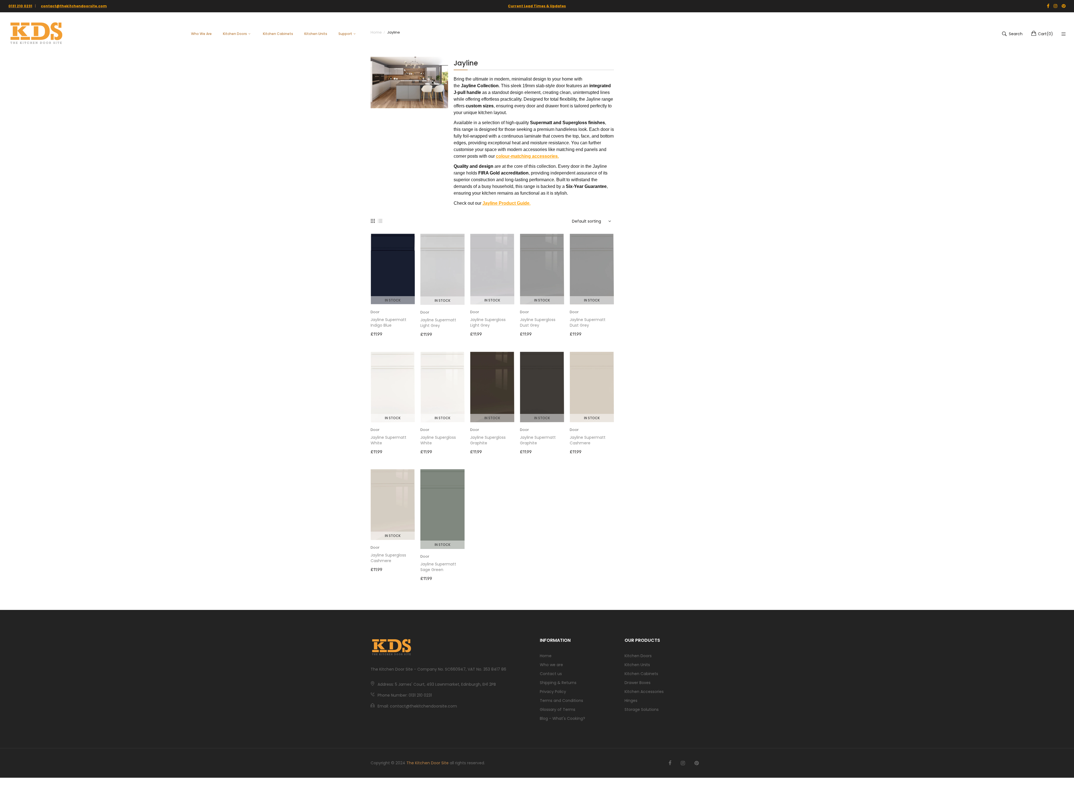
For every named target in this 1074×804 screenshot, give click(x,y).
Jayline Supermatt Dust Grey (588, 322)
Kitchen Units (637, 665)
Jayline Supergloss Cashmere (388, 557)
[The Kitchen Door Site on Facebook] (670, 763)
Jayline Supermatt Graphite (538, 440)
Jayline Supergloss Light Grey (488, 322)
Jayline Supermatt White (388, 440)
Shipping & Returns (558, 682)
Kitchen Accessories (644, 691)
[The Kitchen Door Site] (36, 34)
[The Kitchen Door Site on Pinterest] (696, 763)
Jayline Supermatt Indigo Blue (388, 322)
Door (375, 312)
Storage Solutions (642, 709)
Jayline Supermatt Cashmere (588, 440)
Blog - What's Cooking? (562, 718)
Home (546, 656)
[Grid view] (373, 220)
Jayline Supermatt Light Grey (438, 322)
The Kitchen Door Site (427, 763)
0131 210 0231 (20, 6)
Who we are (551, 665)
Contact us (551, 673)
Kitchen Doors (638, 656)
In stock (393, 300)
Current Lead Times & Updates (537, 6)
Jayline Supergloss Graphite (488, 440)
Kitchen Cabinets (641, 673)
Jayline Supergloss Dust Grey (537, 322)
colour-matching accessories (527, 156)
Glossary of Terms (557, 709)
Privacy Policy (553, 691)
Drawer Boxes (638, 682)
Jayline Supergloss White (438, 440)
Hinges (631, 700)
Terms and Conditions (561, 700)
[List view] (380, 220)
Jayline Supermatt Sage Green (438, 566)
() (1045, 34)
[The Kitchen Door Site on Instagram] (682, 763)
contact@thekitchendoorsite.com (74, 6)
